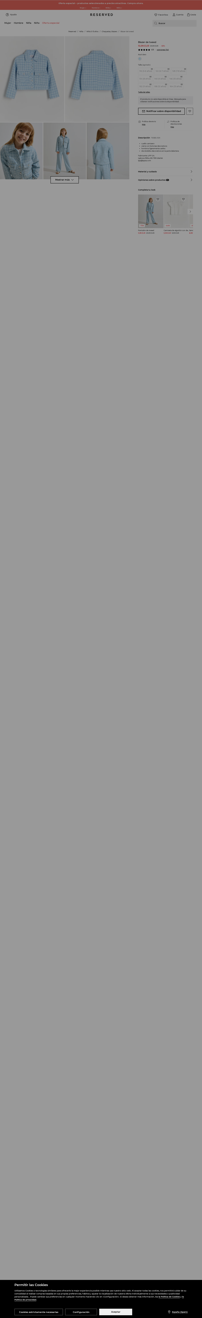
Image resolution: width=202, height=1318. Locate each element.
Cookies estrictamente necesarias (38, 1312)
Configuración (81, 1312)
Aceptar (115, 1312)
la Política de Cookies (169, 1297)
